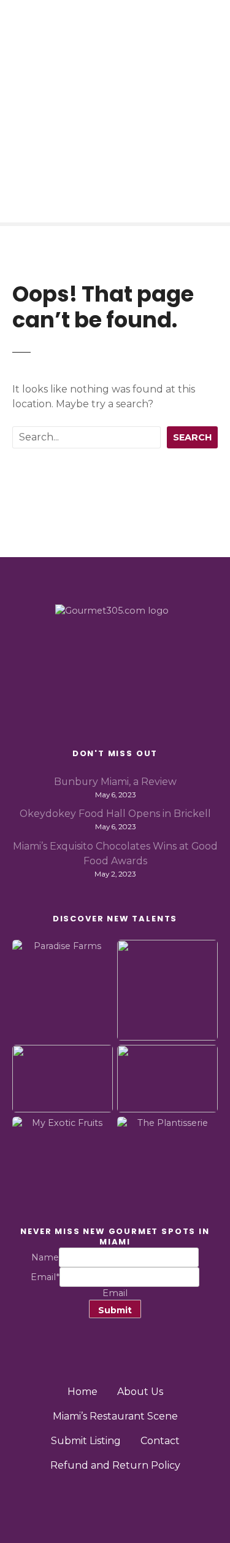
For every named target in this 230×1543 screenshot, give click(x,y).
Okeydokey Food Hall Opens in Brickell (115, 813)
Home (82, 1391)
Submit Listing (86, 1441)
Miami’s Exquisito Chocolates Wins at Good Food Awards (115, 853)
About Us (140, 1391)
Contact (160, 1441)
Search (192, 437)
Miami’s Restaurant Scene (115, 1416)
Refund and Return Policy (115, 1465)
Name (45, 1257)
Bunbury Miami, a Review (115, 781)
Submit (115, 1310)
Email (45, 1277)
